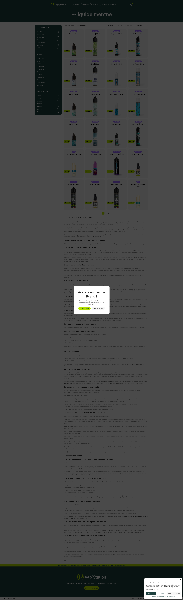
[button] (180, 580)
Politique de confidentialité (157, 596)
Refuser (161, 593)
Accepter (151, 593)
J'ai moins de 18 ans (98, 308)
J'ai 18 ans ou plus (84, 308)
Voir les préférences (174, 593)
